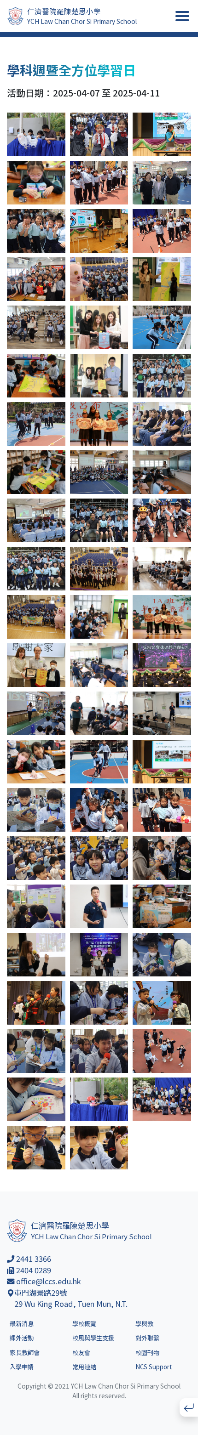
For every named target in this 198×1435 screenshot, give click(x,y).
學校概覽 (84, 1323)
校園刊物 (147, 1352)
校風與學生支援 (93, 1337)
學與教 (144, 1323)
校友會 (81, 1352)
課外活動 (22, 1337)
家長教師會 (25, 1352)
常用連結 (84, 1366)
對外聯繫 (147, 1337)
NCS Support (153, 1366)
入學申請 (22, 1366)
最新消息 (22, 1323)
